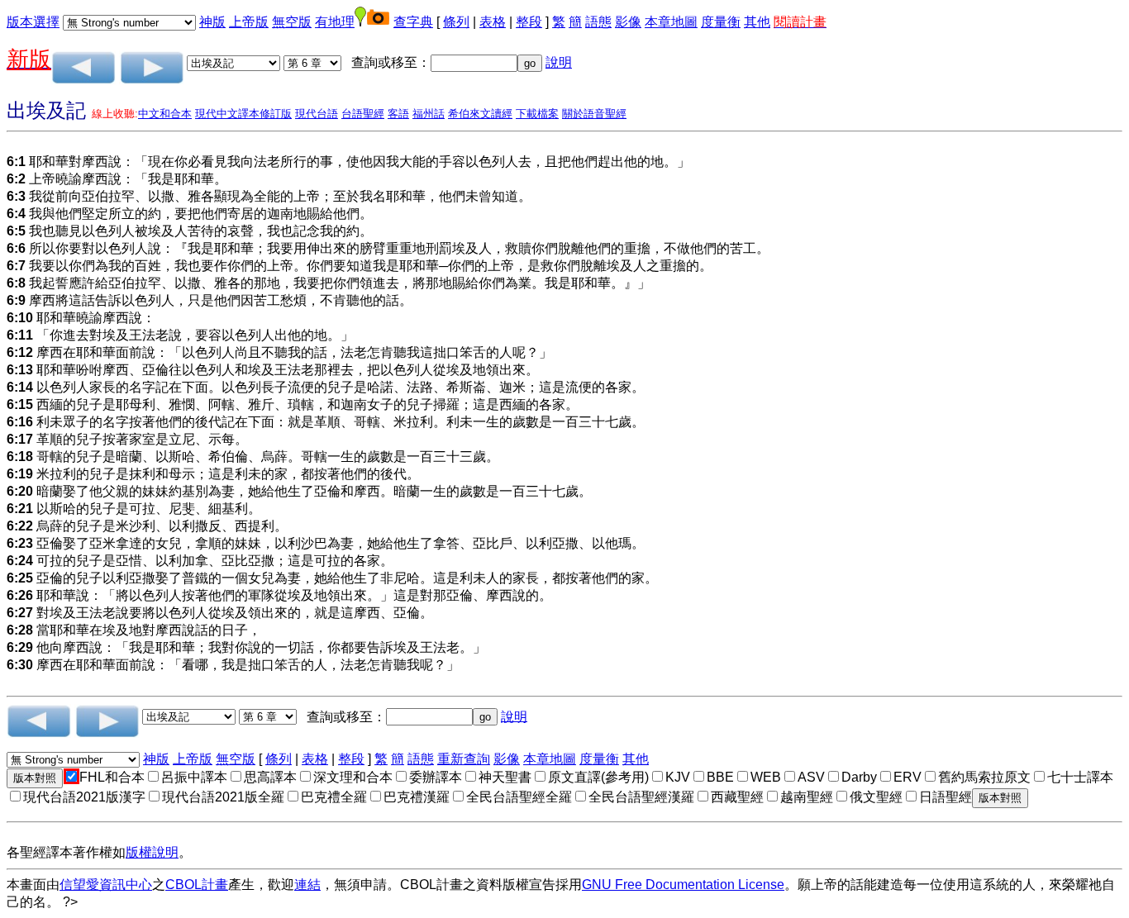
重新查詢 (463, 759)
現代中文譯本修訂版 (243, 113)
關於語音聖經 (594, 113)
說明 (558, 62)
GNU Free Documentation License (683, 885)
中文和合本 (165, 113)
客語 (398, 113)
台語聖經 (362, 113)
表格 (492, 22)
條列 (456, 22)
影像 (628, 22)
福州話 (428, 113)
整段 (529, 22)
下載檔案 (537, 113)
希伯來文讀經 (480, 113)
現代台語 (316, 113)
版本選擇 (33, 22)
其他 (757, 22)
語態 (598, 22)
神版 (212, 22)
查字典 (413, 22)
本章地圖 (671, 22)
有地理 (335, 22)
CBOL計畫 (196, 885)
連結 (307, 885)
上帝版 (249, 22)
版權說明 (152, 852)
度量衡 (721, 22)
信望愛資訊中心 (106, 885)
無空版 (292, 22)
